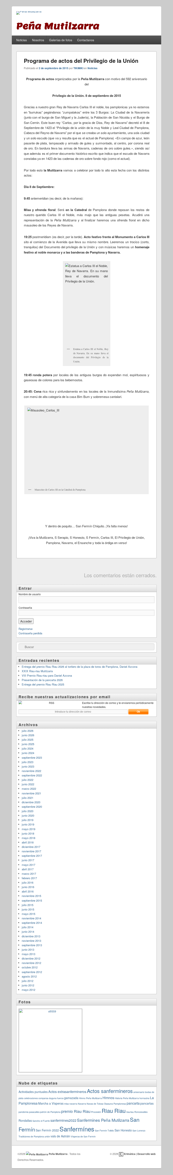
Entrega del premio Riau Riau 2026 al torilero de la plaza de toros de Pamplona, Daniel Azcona (79, 667)
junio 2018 (28, 833)
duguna (53, 1098)
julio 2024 (27, 748)
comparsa (43, 1098)
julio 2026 (27, 731)
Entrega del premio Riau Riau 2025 (43, 684)
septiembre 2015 (32, 900)
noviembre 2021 (31, 793)
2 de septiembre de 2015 (53, 68)
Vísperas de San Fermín (83, 1136)
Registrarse (25, 629)
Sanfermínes (76, 1128)
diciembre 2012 (31, 958)
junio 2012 (28, 985)
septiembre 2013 (32, 945)
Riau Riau (114, 1110)
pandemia (23, 1111)
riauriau (130, 1111)
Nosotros (38, 40)
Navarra (82, 1103)
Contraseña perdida (30, 633)
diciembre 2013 (31, 936)
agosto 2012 (29, 976)
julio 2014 (27, 927)
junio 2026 (28, 735)
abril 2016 (28, 891)
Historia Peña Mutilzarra (127, 1098)
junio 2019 (28, 824)
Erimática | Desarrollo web (139, 1154)
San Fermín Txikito (104, 1130)
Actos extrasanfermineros (67, 1091)
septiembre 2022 (32, 775)
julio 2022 (27, 780)
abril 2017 (28, 869)
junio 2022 (28, 784)
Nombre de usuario (30, 594)
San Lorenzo (138, 1130)
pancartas (147, 1103)
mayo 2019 (28, 829)
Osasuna (108, 1103)
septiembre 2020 (32, 807)
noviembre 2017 (31, 851)
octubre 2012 (30, 967)
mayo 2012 (28, 990)
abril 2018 (28, 842)
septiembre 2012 (32, 972)
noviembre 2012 (31, 963)
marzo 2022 (29, 789)
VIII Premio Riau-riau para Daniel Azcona (47, 675)
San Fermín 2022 (47, 1130)
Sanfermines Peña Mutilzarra (103, 1120)
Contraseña (25, 607)
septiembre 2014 (32, 923)
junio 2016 (28, 887)
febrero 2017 (29, 878)
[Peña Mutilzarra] (28, 13)
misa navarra (70, 1103)
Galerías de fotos (60, 40)
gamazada (71, 1098)
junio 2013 (28, 949)
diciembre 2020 (31, 802)
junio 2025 (28, 744)
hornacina (144, 1098)
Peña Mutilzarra (58, 1154)
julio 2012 (27, 981)
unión (47, 1136)
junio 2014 (28, 932)
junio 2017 (28, 860)
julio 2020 (27, 811)
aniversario (138, 1092)
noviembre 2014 (31, 918)
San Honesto (123, 1130)
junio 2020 (28, 815)
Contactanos (85, 40)
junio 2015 (28, 909)
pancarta (133, 1103)
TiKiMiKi (78, 68)
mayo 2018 (28, 838)
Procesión (96, 1111)
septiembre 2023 (32, 757)
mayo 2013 (28, 954)
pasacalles (34, 1111)
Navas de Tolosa (95, 1103)
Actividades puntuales (33, 1092)
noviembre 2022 (31, 771)
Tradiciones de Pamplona (31, 1136)
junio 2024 (28, 753)
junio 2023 (28, 766)
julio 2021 (27, 798)
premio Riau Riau (76, 1111)
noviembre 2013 (31, 941)
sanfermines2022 (63, 1120)
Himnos (108, 1097)
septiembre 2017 (32, 856)
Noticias (21, 40)
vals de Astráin (60, 1136)
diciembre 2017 (31, 847)
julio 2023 (27, 762)
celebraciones (31, 1098)
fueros (60, 1098)
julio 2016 (27, 882)
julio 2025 (27, 740)
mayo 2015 (28, 914)
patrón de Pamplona (50, 1111)
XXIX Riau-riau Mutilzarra (37, 671)
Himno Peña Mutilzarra (90, 1098)
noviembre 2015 (31, 896)
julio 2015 (27, 905)
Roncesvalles (140, 1111)
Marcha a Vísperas (51, 1103)
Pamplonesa (120, 1103)
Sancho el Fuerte (41, 1120)
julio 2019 (27, 820)
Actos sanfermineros (110, 1090)
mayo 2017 (28, 865)
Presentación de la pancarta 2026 (42, 680)
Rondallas (25, 1120)
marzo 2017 (29, 874)
